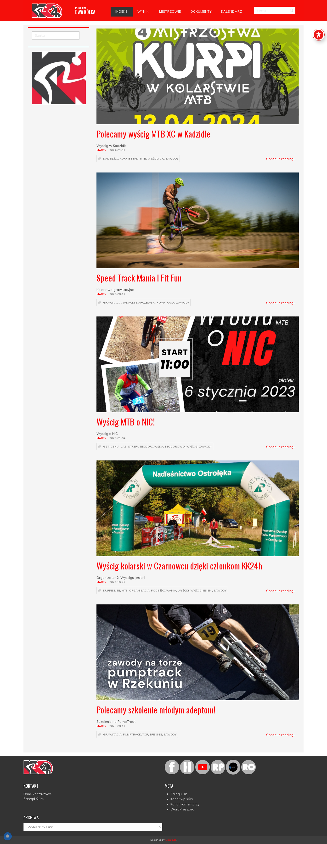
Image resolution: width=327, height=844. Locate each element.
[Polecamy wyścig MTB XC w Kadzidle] (197, 76)
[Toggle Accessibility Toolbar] (318, 34)
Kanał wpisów (181, 799)
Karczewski (145, 302)
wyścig (153, 159)
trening (156, 734)
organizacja (139, 590)
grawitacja (112, 302)
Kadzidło (110, 159)
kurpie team (129, 159)
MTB (143, 159)
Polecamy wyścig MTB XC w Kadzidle (153, 133)
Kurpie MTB (111, 590)
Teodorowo (175, 446)
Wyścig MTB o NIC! (125, 421)
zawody (171, 159)
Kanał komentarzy (184, 804)
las (124, 446)
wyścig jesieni (201, 590)
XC (162, 159)
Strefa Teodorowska (145, 446)
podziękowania (163, 590)
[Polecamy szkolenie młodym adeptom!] (197, 652)
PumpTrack (166, 302)
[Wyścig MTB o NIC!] (197, 364)
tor (145, 734)
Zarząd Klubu (33, 799)
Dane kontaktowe (37, 794)
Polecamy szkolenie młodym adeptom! (155, 709)
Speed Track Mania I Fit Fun (139, 277)
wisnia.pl (170, 839)
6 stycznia (111, 446)
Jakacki (129, 302)
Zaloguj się (179, 794)
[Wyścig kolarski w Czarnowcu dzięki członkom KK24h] (197, 508)
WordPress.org (182, 809)
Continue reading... (281, 159)
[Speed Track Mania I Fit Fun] (197, 220)
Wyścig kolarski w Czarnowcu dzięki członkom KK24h (179, 565)
